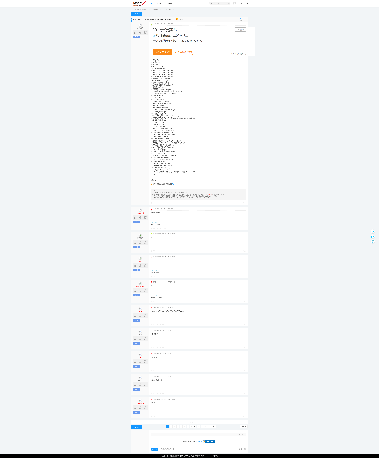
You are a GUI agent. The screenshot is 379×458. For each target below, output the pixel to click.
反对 (165, 228)
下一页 (212, 427)
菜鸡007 (140, 334)
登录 (240, 3)
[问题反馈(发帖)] (372, 241)
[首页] (132, 9)
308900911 (140, 403)
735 (145, 289)
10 (198, 427)
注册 (246, 3)
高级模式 (242, 434)
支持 (159, 228)
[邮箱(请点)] (372, 236)
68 (145, 241)
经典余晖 (140, 28)
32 (135, 31)
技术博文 (160, 3)
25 (145, 406)
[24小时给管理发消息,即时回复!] (372, 231)
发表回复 (154, 449)
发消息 (136, 37)
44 (145, 383)
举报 (244, 203)
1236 (145, 31)
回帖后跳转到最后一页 (167, 449)
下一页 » (189, 422)
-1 (140, 216)
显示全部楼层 (170, 23)
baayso (140, 357)
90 (140, 314)
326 (140, 289)
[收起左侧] (131, 19)
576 (145, 314)
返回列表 (244, 427)
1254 (145, 360)
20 (145, 337)
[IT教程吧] (138, 3)
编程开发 (137, 9)
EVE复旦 (140, 380)
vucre (140, 311)
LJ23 (140, 261)
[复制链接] (181, 19)
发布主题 (137, 13)
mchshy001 (140, 213)
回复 (173, 184)
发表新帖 (137, 427)
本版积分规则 (241, 449)
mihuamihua (140, 286)
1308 (145, 216)
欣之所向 (140, 238)
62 (140, 360)
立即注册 (200, 441)
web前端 (144, 9)
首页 (152, 3)
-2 (140, 31)
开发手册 (169, 3)
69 (145, 264)
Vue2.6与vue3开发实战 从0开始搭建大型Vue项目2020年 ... (163, 9)
